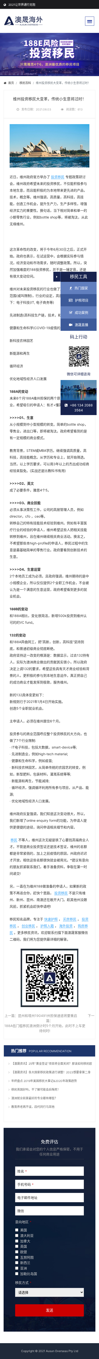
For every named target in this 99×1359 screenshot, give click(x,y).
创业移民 (28, 926)
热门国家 (81, 288)
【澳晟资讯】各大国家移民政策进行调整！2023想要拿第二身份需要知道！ (51, 1072)
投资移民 (57, 177)
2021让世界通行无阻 (21, 4)
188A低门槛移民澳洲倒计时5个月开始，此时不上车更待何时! (44, 1028)
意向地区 (23, 1222)
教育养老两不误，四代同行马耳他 (33, 1107)
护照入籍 (47, 926)
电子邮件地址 (27, 1198)
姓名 (22, 1171)
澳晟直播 (81, 325)
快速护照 (51, 919)
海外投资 (66, 926)
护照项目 (81, 300)
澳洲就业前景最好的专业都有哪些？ (34, 1098)
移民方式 (23, 1282)
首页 (11, 83)
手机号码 (25, 1184)
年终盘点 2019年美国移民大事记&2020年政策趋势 (44, 1081)
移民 (14, 840)
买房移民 (69, 919)
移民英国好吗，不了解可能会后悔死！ (35, 1089)
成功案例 (81, 312)
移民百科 (25, 83)
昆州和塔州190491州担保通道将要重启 (47, 1016)
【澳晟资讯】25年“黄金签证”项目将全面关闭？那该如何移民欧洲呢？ (51, 1064)
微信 (20, 1211)
